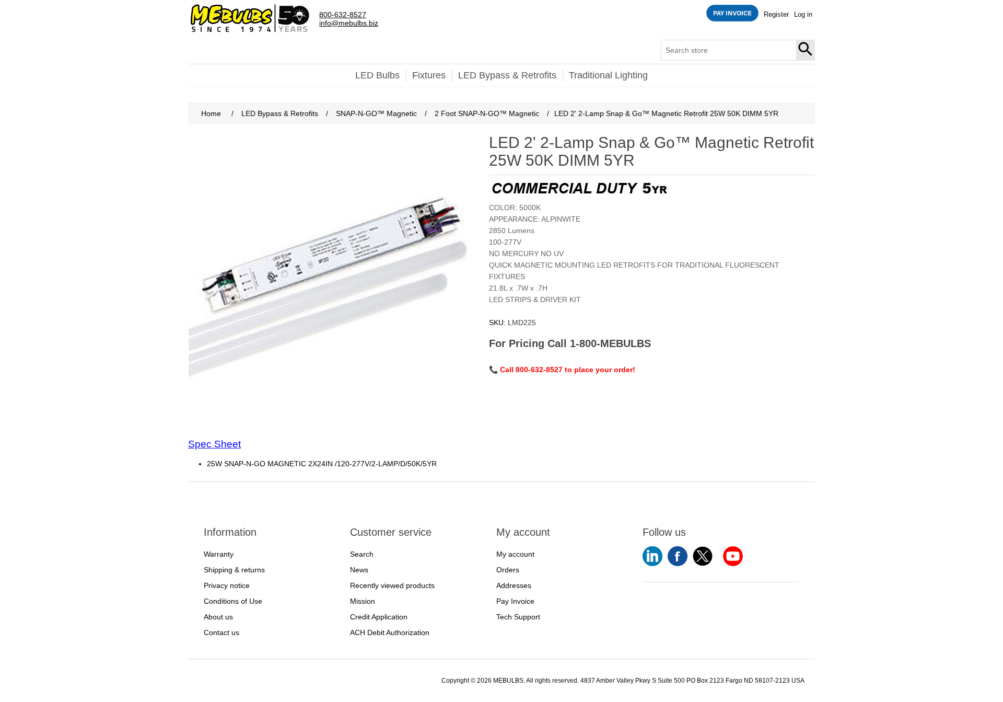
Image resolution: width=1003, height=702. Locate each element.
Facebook (677, 556)
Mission (362, 601)
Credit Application (378, 617)
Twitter (703, 556)
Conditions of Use (233, 601)
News (359, 570)
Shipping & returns (234, 570)
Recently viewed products (392, 585)
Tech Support (518, 617)
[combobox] (729, 50)
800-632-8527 (342, 15)
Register (776, 14)
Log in (803, 14)
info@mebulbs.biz (348, 23)
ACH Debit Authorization (389, 632)
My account (515, 554)
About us (218, 617)
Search (806, 50)
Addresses (513, 585)
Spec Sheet (214, 444)
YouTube (652, 556)
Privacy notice (227, 585)
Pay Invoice (515, 601)
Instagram (733, 556)
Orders (507, 570)
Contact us (221, 632)
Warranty (219, 554)
